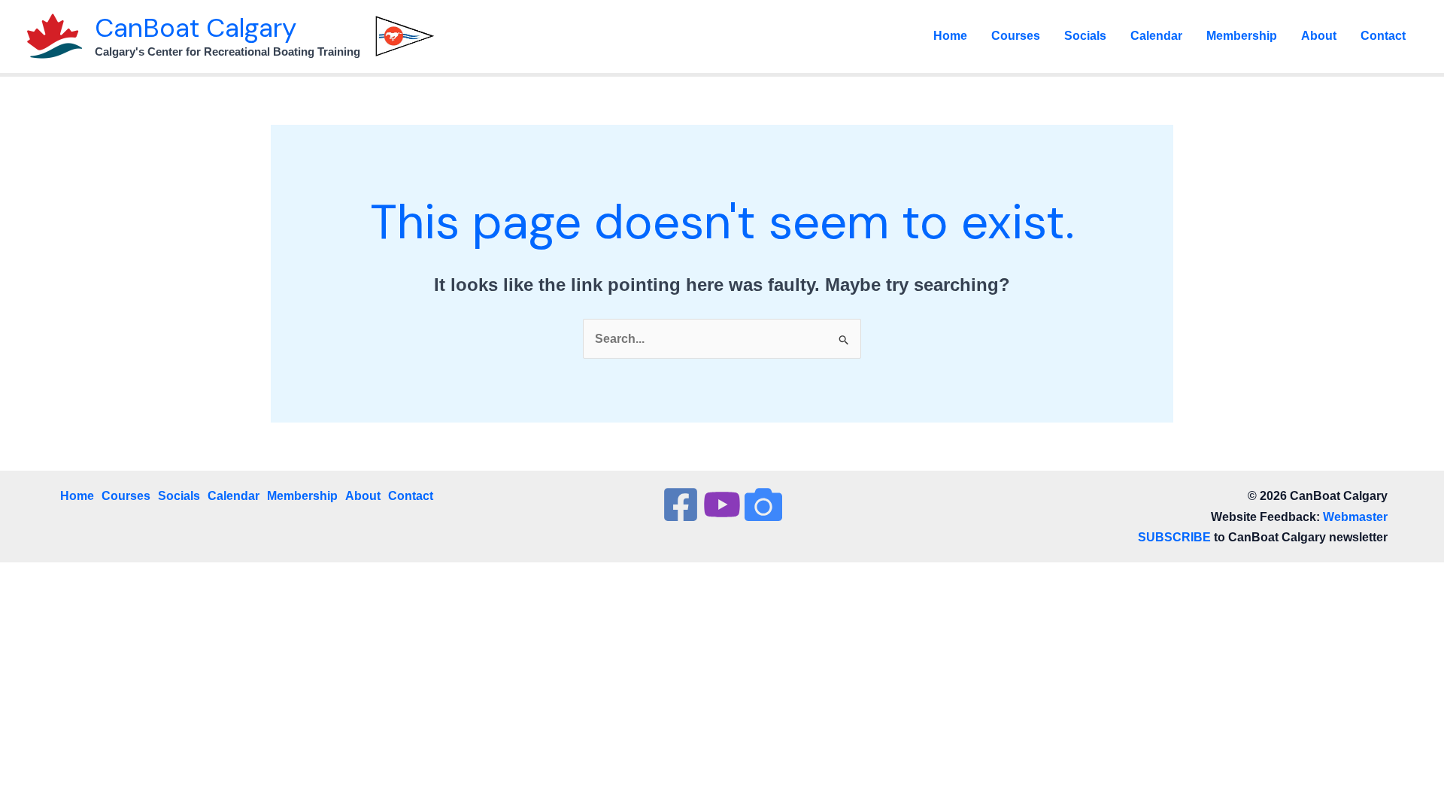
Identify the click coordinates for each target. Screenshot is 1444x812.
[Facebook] (680, 504)
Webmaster (1355, 517)
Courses (1015, 35)
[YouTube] (722, 504)
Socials (1085, 35)
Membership (1241, 35)
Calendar (1156, 35)
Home (950, 35)
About (1318, 35)
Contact (1383, 35)
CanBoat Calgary (195, 28)
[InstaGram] (763, 504)
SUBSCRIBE (1174, 537)
